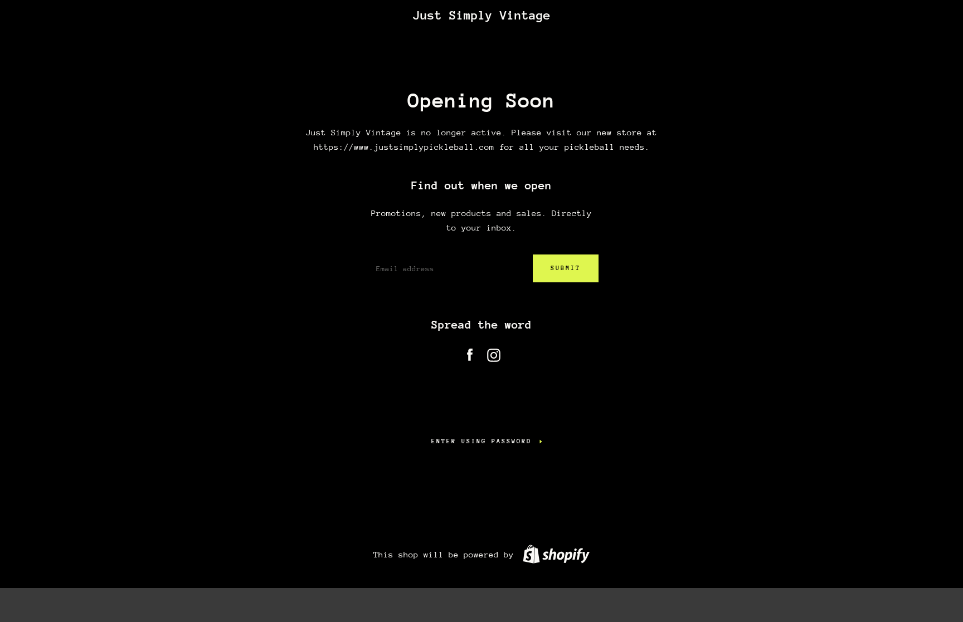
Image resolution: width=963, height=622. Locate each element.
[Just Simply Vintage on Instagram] (493, 352)
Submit (566, 268)
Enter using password (481, 441)
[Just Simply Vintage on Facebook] (469, 352)
